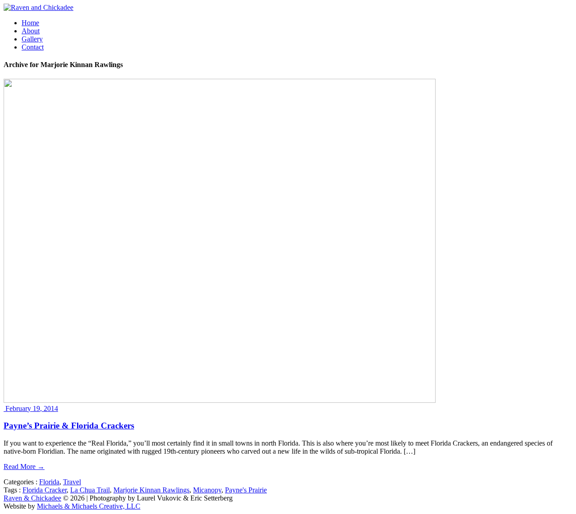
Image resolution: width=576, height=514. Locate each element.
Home (30, 23)
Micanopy (207, 490)
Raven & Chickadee (32, 498)
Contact (33, 47)
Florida (49, 482)
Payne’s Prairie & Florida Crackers (69, 425)
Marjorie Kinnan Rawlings (151, 490)
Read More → (24, 466)
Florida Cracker (44, 490)
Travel (72, 482)
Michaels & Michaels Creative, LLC (88, 506)
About (31, 31)
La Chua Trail (90, 490)
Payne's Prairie (246, 490)
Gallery (32, 39)
